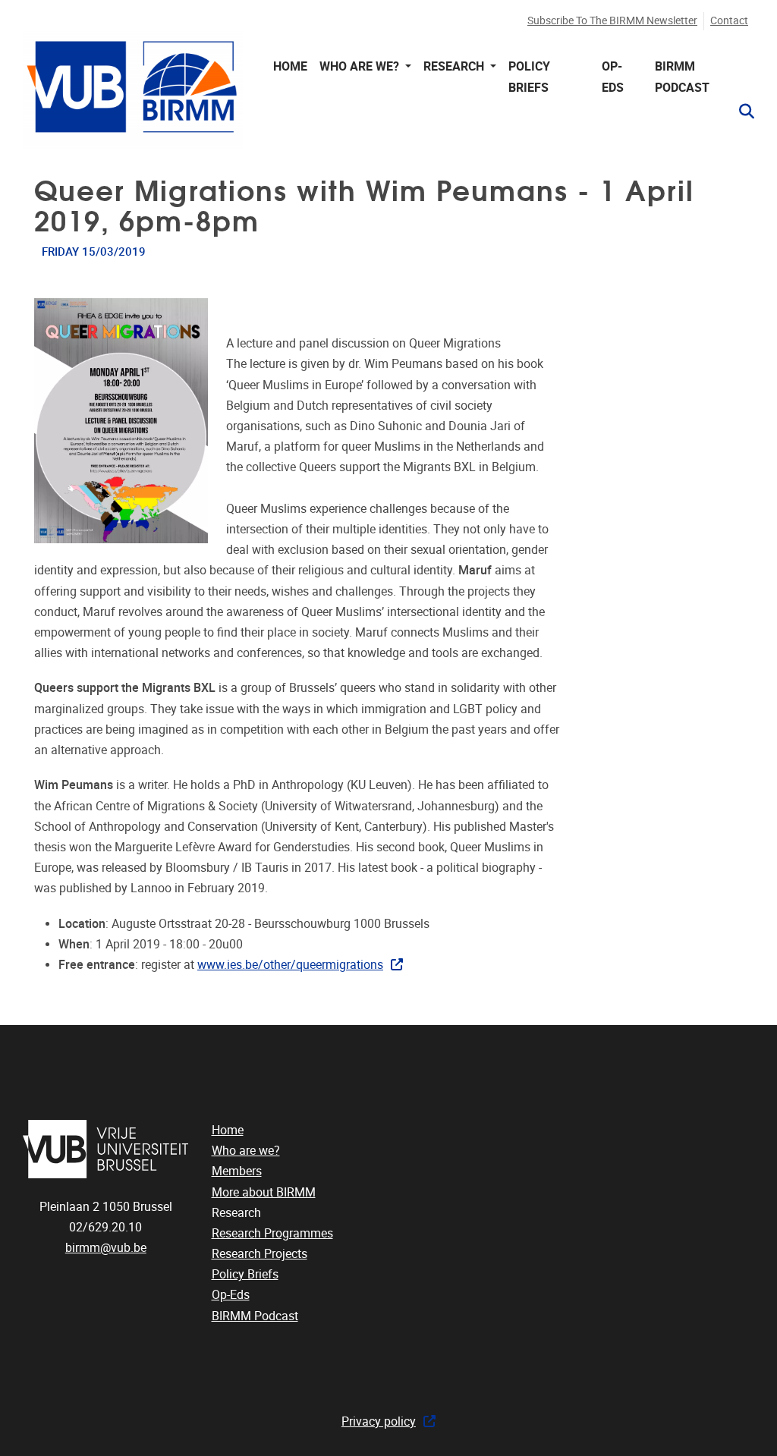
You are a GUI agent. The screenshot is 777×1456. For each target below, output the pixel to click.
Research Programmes (272, 1233)
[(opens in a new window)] (106, 1149)
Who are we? (246, 1150)
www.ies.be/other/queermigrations (290, 965)
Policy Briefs (529, 76)
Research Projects (259, 1254)
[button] (740, 111)
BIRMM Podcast (682, 76)
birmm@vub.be (105, 1248)
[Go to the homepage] (133, 90)
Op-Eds (613, 76)
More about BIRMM (264, 1192)
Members (237, 1171)
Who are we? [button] (360, 66)
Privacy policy (378, 1421)
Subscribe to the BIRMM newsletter (612, 20)
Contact (729, 20)
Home (290, 66)
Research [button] (455, 66)
